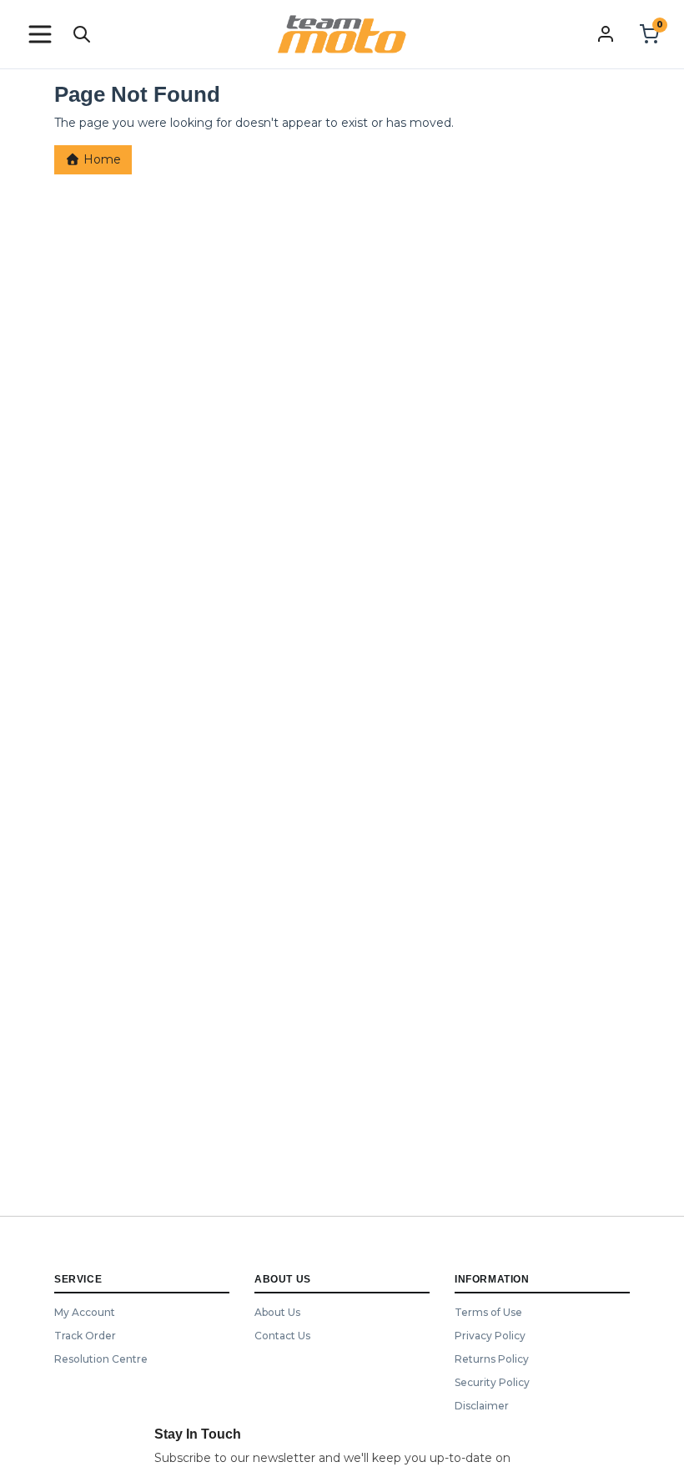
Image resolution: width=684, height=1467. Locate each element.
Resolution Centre (101, 1359)
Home (100, 159)
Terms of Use (488, 1312)
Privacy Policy (490, 1335)
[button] (40, 34)
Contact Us (282, 1335)
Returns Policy (492, 1359)
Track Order (85, 1335)
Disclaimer (482, 1405)
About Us (277, 1312)
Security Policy (492, 1382)
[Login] (606, 33)
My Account (84, 1312)
